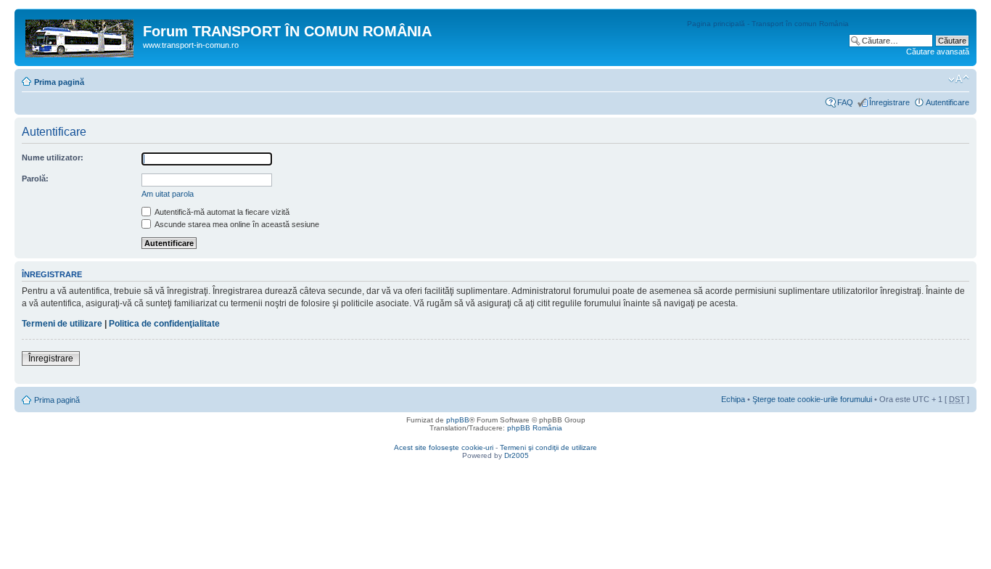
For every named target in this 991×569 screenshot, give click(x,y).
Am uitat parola (167, 193)
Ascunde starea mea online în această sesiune (236, 224)
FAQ (845, 102)
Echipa (733, 399)
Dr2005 (516, 455)
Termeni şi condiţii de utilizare (548, 447)
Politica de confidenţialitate (164, 324)
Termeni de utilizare (62, 324)
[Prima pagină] (80, 35)
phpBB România (534, 428)
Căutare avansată (937, 51)
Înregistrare (889, 102)
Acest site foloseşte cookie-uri (443, 447)
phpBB (457, 420)
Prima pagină (59, 82)
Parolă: (35, 178)
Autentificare (947, 102)
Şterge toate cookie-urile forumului (812, 399)
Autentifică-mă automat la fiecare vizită (221, 212)
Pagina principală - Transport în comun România (768, 24)
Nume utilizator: (52, 157)
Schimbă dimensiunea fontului (958, 79)
